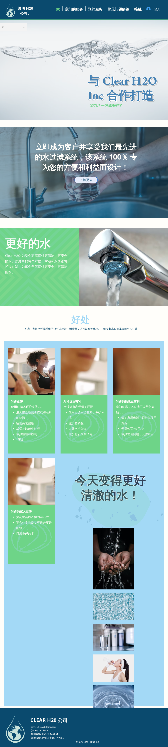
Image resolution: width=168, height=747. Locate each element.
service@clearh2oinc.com (43, 726)
